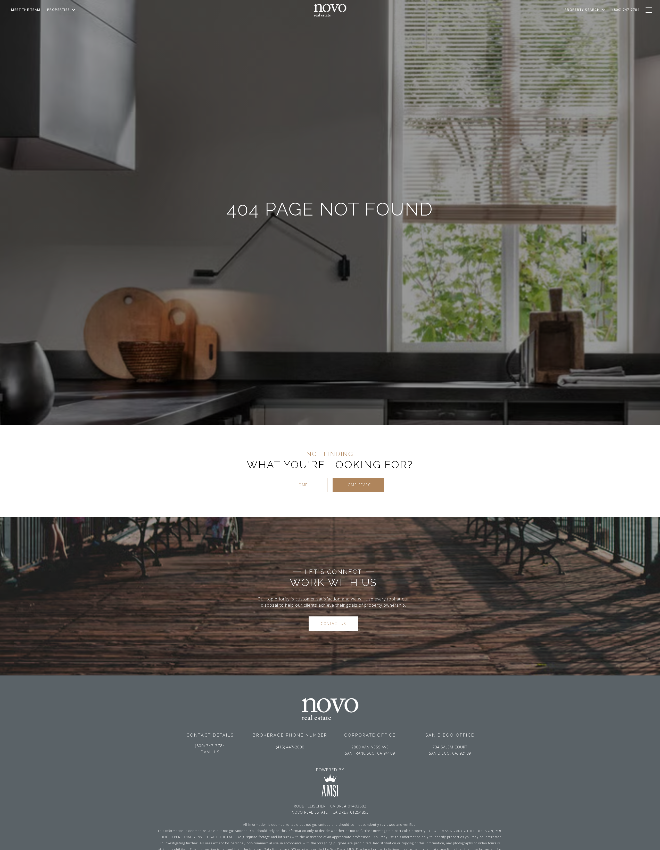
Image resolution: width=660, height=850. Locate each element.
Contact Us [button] (333, 623)
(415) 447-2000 (290, 747)
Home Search (359, 484)
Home (302, 484)
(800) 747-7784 (210, 746)
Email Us (210, 752)
